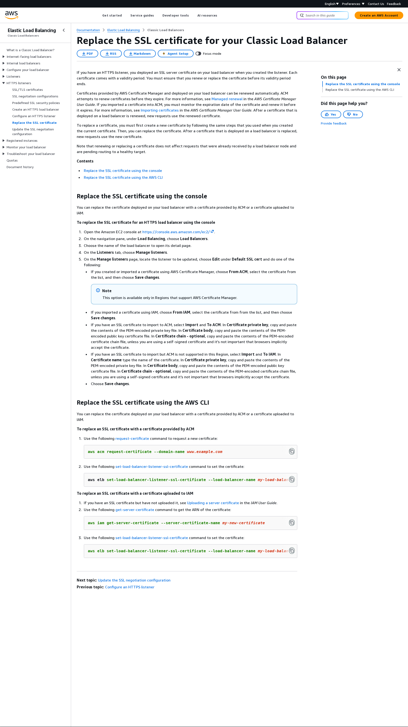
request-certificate (132, 438)
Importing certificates (160, 110)
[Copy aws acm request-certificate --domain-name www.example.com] (292, 451)
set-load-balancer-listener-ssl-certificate (151, 466)
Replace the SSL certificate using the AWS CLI (123, 177)
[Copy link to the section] (73, 196)
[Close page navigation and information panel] (399, 70)
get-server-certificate (134, 509)
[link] (165, 30)
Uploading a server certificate (213, 502)
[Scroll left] (99, 15)
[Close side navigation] (63, 30)
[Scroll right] (221, 15)
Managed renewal (227, 98)
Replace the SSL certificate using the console (123, 170)
